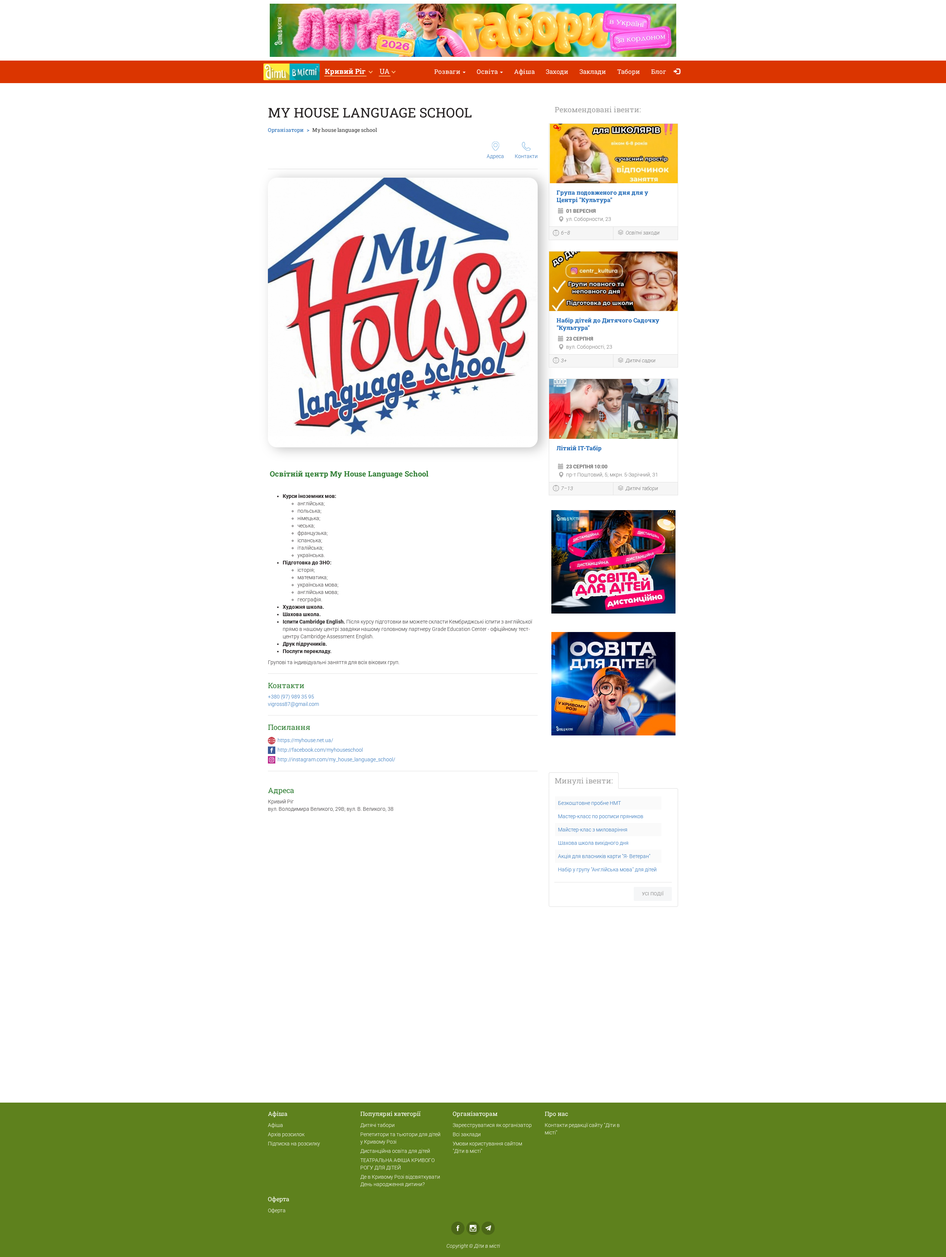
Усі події (653, 893)
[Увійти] (678, 71)
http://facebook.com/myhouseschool (320, 750)
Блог (658, 71)
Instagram (473, 1228)
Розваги (448, 71)
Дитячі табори (642, 488)
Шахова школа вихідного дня (593, 843)
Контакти (526, 156)
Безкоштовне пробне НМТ (589, 803)
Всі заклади (467, 1134)
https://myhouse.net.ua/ (305, 740)
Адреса (495, 156)
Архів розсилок (286, 1134)
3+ (564, 360)
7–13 (567, 488)
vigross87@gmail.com (293, 704)
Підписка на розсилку (294, 1144)
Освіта (488, 71)
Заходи (557, 71)
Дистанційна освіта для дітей (395, 1151)
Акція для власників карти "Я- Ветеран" (604, 856)
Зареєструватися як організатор (492, 1125)
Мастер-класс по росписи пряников (600, 816)
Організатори (286, 129)
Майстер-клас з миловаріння (592, 830)
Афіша (524, 71)
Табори (628, 71)
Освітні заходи (643, 233)
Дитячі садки (641, 360)
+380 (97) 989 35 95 (291, 697)
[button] (348, 71)
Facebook (458, 1228)
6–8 (565, 233)
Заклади (592, 71)
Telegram (488, 1228)
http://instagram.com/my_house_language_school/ (336, 759)
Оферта (277, 1210)
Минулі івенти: (584, 780)
